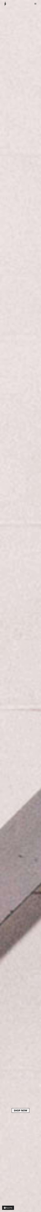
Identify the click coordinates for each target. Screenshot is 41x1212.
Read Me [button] (9, 1208)
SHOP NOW (20, 1110)
